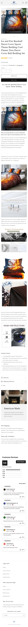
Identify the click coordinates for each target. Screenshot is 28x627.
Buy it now (14, 80)
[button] (1, 2)
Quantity (3, 67)
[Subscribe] (23, 615)
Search (4, 567)
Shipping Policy (6, 577)
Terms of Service (6, 570)
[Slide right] (17, 36)
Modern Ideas (12, 624)
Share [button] (4, 385)
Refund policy (6, 574)
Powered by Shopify (17, 624)
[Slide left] (10, 36)
